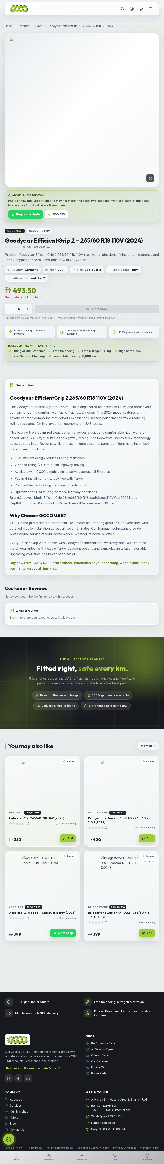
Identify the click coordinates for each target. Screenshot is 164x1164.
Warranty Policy (149, 1147)
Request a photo (28, 214)
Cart (115, 1159)
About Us (16, 1099)
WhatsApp (65, 933)
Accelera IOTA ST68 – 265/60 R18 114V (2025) (42, 913)
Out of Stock (99, 309)
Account (147, 1159)
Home (9, 26)
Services (16, 1105)
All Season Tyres (102, 1049)
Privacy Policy (34, 1147)
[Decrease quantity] (10, 309)
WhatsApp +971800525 (106, 1116)
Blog (13, 1123)
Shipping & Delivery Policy (93, 1147)
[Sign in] (132, 9)
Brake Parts (98, 1073)
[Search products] (123, 9)
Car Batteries (99, 1061)
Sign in (14, 617)
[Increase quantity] (27, 309)
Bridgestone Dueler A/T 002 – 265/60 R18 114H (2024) (118, 915)
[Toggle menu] (150, 9)
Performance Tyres (104, 1043)
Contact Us (17, 1129)
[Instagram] (9, 1078)
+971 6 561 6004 (102, 1110)
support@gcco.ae (103, 1122)
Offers (14, 1117)
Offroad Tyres (100, 1055)
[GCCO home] (19, 8)
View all (146, 745)
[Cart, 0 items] (141, 9)
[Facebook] (18, 1078)
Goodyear (15, 230)
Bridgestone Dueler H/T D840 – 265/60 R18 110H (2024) (119, 820)
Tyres (38, 26)
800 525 (59, 214)
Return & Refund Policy (59, 1147)
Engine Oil (97, 1067)
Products (24, 26)
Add (70, 838)
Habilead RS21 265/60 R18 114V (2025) (36, 818)
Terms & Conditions (124, 1147)
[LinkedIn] (28, 1078)
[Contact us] (8, 1139)
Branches (82, 1159)
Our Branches (19, 1111)
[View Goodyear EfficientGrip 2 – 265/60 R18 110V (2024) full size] (82, 110)
